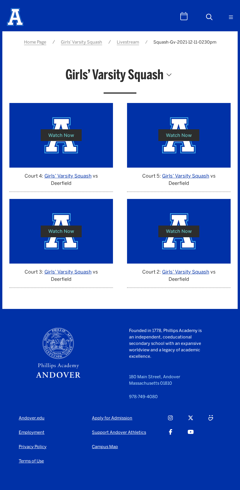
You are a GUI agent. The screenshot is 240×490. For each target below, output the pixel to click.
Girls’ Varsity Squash (81, 42)
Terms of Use (31, 461)
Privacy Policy (33, 446)
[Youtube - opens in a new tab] (191, 435)
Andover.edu (31, 418)
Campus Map (105, 446)
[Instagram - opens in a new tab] (170, 421)
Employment (31, 432)
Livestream (128, 42)
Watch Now (61, 135)
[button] (209, 17)
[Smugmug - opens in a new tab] (210, 421)
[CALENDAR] (184, 16)
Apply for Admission (112, 418)
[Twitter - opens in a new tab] (190, 421)
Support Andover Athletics (119, 432)
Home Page (35, 42)
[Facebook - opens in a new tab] (170, 435)
